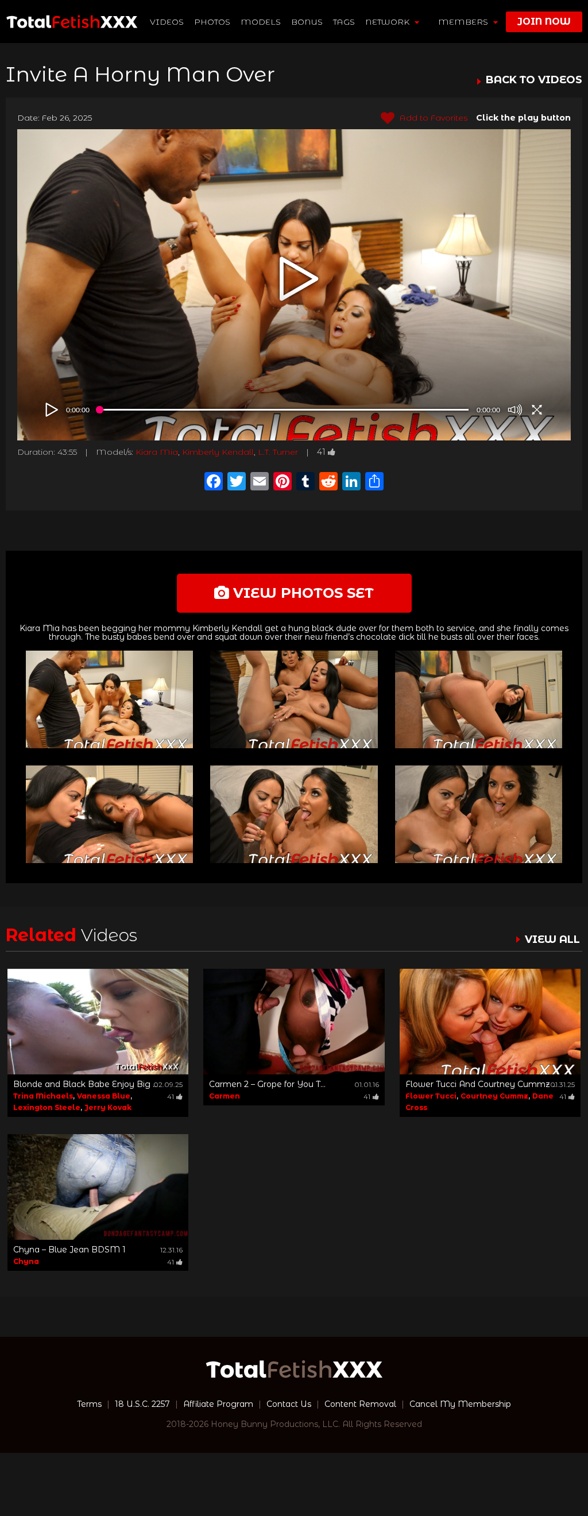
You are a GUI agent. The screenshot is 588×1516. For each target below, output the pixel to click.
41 (321, 452)
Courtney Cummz (494, 1096)
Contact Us (288, 1404)
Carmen (224, 1096)
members (464, 22)
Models (261, 22)
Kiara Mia (157, 452)
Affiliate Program (218, 1404)
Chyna (26, 1261)
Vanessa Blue (103, 1096)
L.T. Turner (278, 452)
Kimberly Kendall (218, 452)
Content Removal (360, 1404)
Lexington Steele (46, 1107)
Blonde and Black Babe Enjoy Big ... (85, 1084)
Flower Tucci (431, 1096)
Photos (212, 22)
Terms (89, 1404)
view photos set (301, 593)
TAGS (344, 22)
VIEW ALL (552, 939)
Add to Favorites (432, 118)
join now (544, 21)
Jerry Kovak (107, 1107)
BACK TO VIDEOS (534, 80)
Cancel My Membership (460, 1404)
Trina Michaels (43, 1096)
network (388, 22)
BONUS (307, 22)
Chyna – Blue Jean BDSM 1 (69, 1249)
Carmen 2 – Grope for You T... (267, 1084)
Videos (167, 22)
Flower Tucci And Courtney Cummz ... (481, 1084)
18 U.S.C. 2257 (142, 1404)
